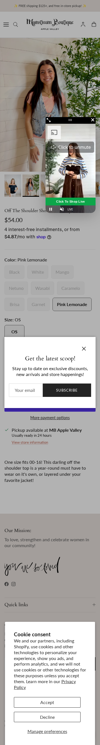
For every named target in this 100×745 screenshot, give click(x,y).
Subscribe (67, 390)
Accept (47, 702)
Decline (47, 717)
